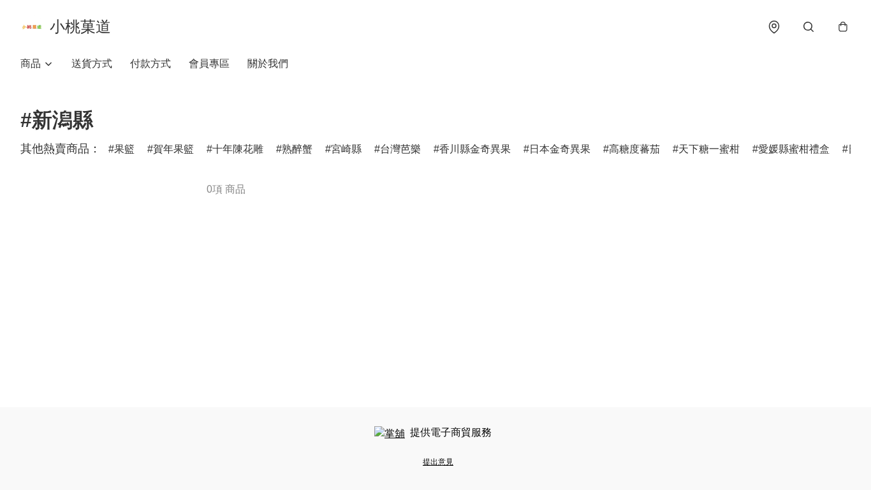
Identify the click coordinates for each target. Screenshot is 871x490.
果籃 (124, 149)
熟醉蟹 (297, 149)
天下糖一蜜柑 (709, 149)
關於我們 (267, 63)
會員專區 (209, 63)
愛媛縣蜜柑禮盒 (794, 149)
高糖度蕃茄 (634, 149)
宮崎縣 (346, 149)
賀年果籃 (173, 149)
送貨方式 (91, 63)
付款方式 (150, 63)
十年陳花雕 (237, 149)
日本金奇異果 (559, 149)
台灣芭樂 (400, 149)
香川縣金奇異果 (475, 149)
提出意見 (438, 461)
